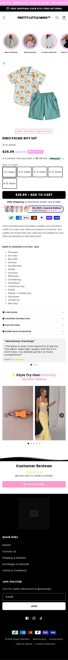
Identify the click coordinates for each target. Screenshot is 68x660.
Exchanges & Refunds (15, 564)
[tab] (31, 364)
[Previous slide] (6, 415)
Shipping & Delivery (14, 557)
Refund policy (39, 639)
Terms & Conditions (14, 570)
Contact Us (9, 551)
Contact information (45, 644)
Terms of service (24, 644)
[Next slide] (61, 415)
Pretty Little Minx (21, 639)
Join (34, 606)
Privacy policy (56, 639)
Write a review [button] (34, 484)
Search (6, 545)
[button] (3, 17)
